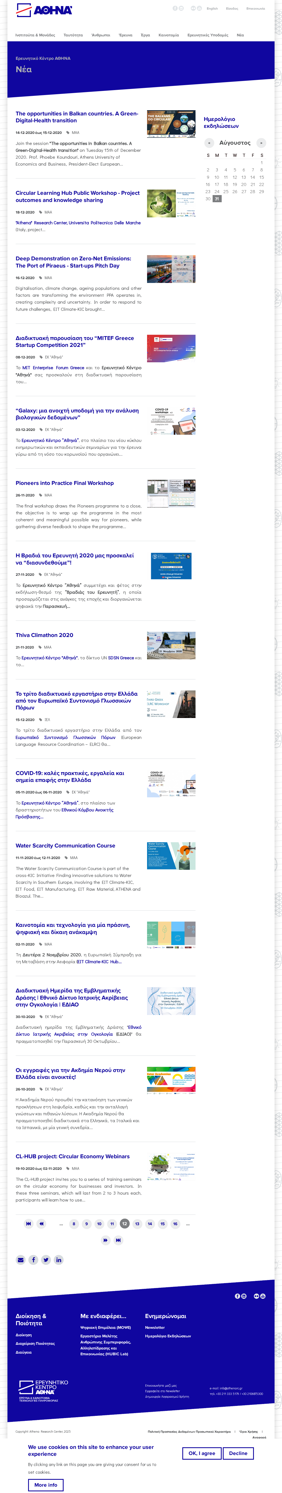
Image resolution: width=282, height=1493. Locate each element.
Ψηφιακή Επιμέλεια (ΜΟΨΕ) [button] (105, 1327)
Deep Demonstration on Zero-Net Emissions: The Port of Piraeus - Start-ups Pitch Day (73, 262)
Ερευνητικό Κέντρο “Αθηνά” (50, 440)
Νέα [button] (240, 35)
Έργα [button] (145, 35)
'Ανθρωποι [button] (100, 35)
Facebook (33, 1260)
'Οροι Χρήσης (248, 1431)
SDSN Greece (121, 657)
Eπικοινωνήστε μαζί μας (161, 1385)
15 (163, 1223)
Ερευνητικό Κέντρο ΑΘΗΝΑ (43, 58)
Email (21, 1260)
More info (45, 1485)
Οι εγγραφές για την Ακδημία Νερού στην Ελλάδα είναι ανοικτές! (70, 1074)
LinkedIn (59, 1260)
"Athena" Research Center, (42, 222)
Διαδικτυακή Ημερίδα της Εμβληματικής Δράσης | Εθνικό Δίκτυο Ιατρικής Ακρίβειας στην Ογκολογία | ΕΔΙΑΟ (72, 997)
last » (118, 1240)
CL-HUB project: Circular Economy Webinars (73, 1156)
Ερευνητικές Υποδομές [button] (208, 35)
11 (112, 1223)
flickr (193, 8)
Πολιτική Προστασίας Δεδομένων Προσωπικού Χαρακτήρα (189, 1431)
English (212, 9)
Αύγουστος (235, 143)
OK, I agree (202, 1453)
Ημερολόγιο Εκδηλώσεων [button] (168, 1336)
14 (150, 1223)
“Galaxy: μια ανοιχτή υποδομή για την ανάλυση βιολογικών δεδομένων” (77, 414)
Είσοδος (232, 9)
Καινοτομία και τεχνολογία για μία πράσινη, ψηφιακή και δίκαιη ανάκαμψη (73, 928)
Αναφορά (259, 1437)
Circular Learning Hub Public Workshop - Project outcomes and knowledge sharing (78, 196)
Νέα (24, 69)
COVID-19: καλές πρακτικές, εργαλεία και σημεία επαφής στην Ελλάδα (70, 777)
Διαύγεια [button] (24, 1352)
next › (106, 1240)
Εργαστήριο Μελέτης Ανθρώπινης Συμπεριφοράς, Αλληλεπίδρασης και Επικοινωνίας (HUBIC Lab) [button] (105, 1345)
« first (29, 1224)
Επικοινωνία (255, 9)
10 (99, 1223)
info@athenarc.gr (231, 1388)
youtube (199, 8)
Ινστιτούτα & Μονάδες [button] (35, 35)
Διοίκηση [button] (24, 1335)
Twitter (46, 1260)
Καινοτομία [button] (169, 35)
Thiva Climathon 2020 (44, 635)
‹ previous (41, 1224)
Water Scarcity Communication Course (65, 845)
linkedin (181, 8)
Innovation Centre (44, 10)
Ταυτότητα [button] (73, 35)
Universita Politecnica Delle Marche (105, 222)
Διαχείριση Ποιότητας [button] (35, 1343)
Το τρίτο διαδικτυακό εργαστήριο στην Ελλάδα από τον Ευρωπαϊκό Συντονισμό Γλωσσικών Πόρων (77, 700)
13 (137, 1223)
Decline (238, 1453)
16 (175, 1223)
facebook (175, 8)
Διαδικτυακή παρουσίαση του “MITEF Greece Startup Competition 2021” (75, 342)
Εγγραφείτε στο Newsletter (163, 1391)
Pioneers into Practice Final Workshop (65, 483)
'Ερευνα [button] (125, 35)
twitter (187, 8)
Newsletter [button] (155, 1327)
